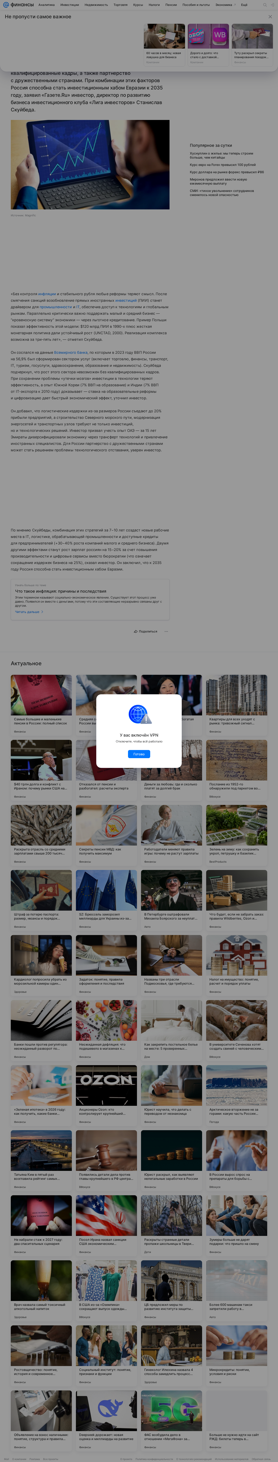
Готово (139, 754)
